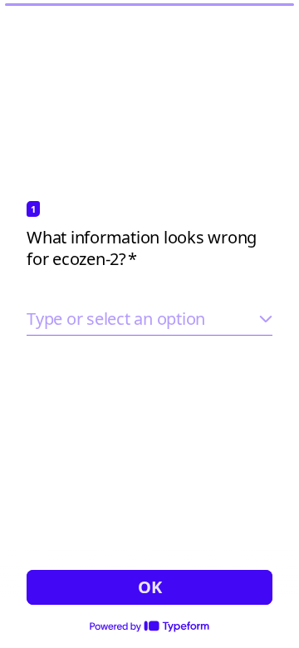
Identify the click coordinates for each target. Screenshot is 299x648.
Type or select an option (116, 318)
